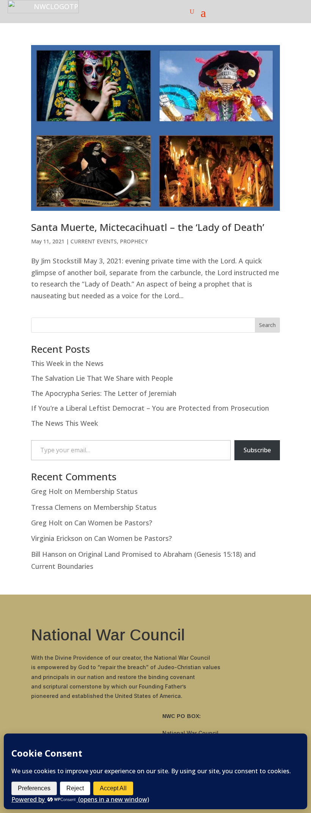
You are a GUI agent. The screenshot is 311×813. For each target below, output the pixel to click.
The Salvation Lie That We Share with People (102, 378)
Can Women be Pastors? (113, 522)
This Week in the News (67, 363)
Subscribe (257, 450)
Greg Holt (47, 491)
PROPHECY (134, 241)
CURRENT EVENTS (94, 241)
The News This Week (64, 423)
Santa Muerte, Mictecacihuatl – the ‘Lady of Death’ (147, 227)
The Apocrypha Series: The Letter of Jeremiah (103, 393)
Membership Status (106, 491)
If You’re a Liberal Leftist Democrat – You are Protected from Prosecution (150, 408)
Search (267, 325)
